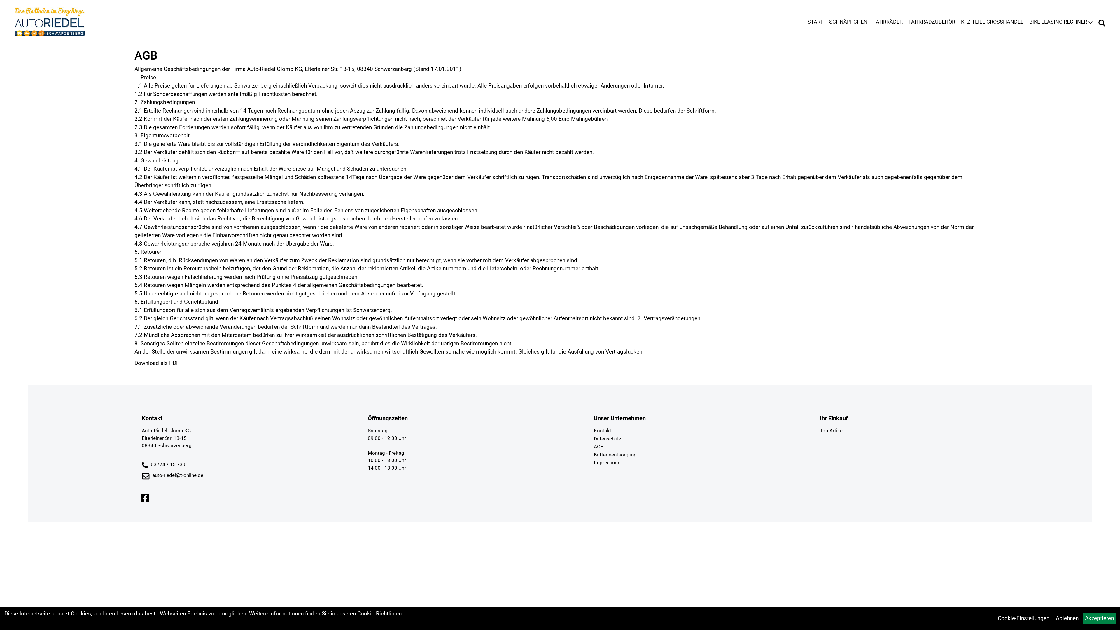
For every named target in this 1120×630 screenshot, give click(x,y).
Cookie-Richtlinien (379, 613)
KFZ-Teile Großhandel (992, 22)
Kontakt (602, 430)
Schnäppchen (848, 22)
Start (815, 22)
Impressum (606, 463)
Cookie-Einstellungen (1023, 618)
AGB (599, 446)
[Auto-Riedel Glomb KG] (50, 21)
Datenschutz (607, 439)
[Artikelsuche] (1101, 24)
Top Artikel (832, 430)
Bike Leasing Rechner (1058, 22)
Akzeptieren (1099, 618)
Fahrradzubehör (932, 22)
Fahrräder (888, 22)
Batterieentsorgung (615, 455)
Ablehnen (1067, 618)
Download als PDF (156, 363)
